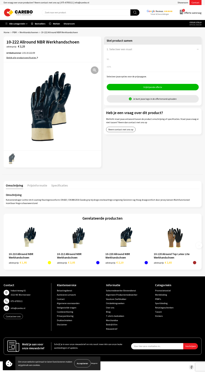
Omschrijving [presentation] (14, 185)
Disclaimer (62, 324)
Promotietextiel (163, 290)
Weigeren (94, 363)
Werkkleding (161, 294)
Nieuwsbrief (111, 328)
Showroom (183, 2)
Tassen (158, 311)
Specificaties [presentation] (59, 185)
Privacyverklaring (65, 316)
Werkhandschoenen (29, 32)
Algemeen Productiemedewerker (121, 294)
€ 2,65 (163, 262)
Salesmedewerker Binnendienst (121, 290)
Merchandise (112, 320)
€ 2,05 (66, 262)
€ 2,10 (114, 262)
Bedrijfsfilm (111, 324)
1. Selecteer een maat (119, 49)
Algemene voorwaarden (68, 303)
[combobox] (86, 12)
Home (6, 32)
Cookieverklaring (65, 311)
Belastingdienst (64, 290)
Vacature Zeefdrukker (116, 299)
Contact (195, 2)
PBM (14, 32)
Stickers (159, 316)
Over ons (110, 307)
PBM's (158, 299)
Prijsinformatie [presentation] (37, 185)
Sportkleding (161, 303)
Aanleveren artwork (66, 294)
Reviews (159, 11)
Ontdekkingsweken (115, 303)
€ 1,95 (18, 262)
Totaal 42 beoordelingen (159, 14)
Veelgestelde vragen (66, 307)
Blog (108, 311)
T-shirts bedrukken (115, 316)
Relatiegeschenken (164, 307)
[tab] (14, 186)
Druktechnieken (64, 320)
